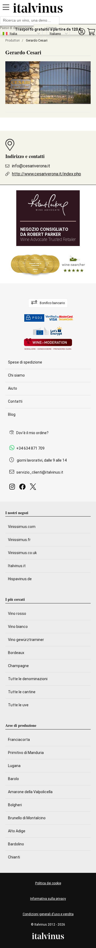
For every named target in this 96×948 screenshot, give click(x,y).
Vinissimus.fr (19, 540)
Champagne (18, 666)
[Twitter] (34, 488)
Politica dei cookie (48, 883)
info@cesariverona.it (31, 165)
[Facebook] (23, 488)
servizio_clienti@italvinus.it (39, 472)
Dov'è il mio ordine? (32, 433)
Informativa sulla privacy (48, 899)
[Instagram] (13, 488)
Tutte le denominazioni (27, 679)
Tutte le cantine (21, 692)
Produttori (12, 40)
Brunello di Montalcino (27, 818)
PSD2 (37, 318)
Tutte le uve (18, 705)
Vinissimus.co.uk (22, 553)
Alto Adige (16, 831)
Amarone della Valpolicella (30, 792)
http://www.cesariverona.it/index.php (46, 173)
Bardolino (16, 844)
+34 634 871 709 (30, 448)
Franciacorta (19, 739)
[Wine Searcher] (48, 264)
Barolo (13, 779)
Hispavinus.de (20, 579)
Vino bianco (18, 626)
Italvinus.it (17, 566)
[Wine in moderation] (48, 344)
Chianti (14, 857)
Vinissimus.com (21, 527)
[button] (81, 31)
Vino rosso (17, 613)
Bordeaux (16, 653)
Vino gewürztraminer (26, 640)
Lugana (14, 766)
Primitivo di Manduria (26, 753)
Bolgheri (15, 805)
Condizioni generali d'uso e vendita (48, 914)
